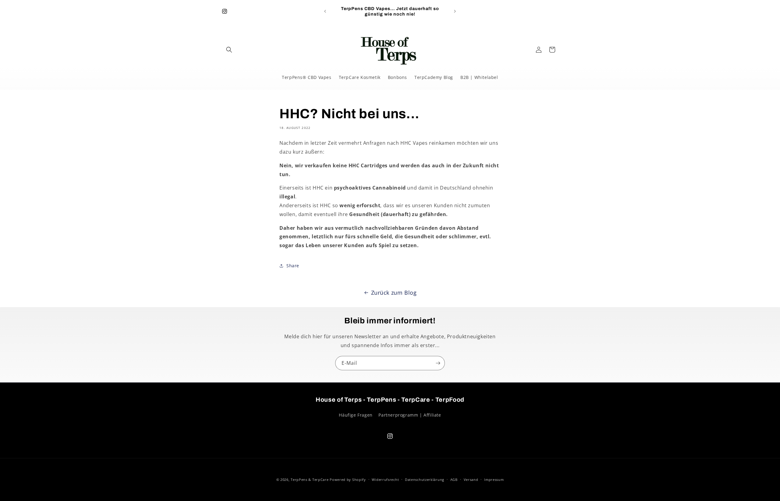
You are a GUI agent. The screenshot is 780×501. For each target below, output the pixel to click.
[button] (229, 49)
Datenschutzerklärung (424, 479)
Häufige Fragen (355, 415)
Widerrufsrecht (385, 479)
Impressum (494, 479)
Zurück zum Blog (394, 292)
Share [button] (292, 265)
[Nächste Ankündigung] (455, 11)
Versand (471, 479)
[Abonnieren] (438, 363)
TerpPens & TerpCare (309, 479)
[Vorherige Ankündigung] (325, 11)
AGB (454, 479)
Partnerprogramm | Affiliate (409, 415)
